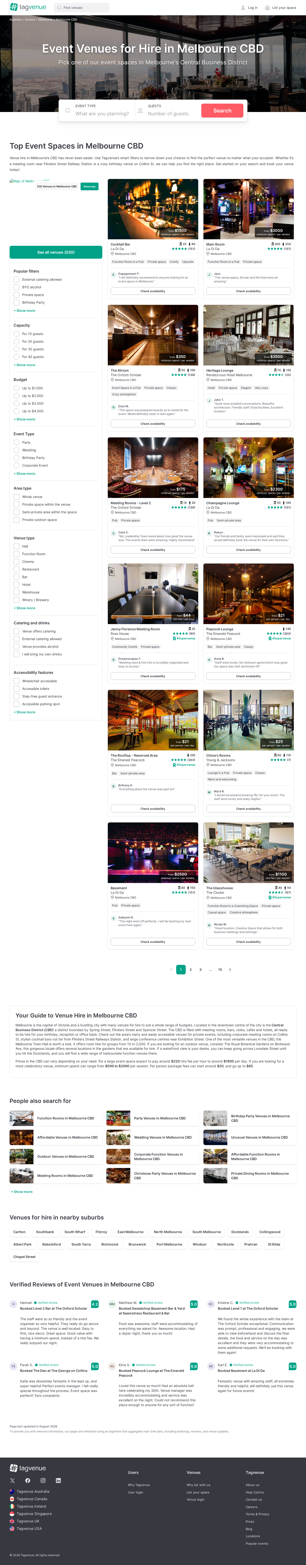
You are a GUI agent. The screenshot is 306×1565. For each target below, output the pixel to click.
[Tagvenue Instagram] (43, 1480)
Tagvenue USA (29, 1528)
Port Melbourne (169, 1244)
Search (222, 110)
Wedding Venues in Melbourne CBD (163, 1137)
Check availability (153, 291)
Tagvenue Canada (32, 1499)
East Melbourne (130, 1232)
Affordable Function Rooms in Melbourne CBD (255, 1156)
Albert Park (22, 1244)
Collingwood (269, 1232)
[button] (81, 7)
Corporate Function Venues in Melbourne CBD (158, 1156)
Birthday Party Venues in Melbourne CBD (260, 1118)
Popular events (257, 1543)
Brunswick (137, 1244)
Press (250, 1521)
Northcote (225, 1244)
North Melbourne (168, 1232)
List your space (198, 1492)
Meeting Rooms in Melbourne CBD (65, 1176)
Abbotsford (51, 1244)
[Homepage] (28, 7)
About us (252, 1485)
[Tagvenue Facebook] (27, 1480)
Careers (251, 1507)
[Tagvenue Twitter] (12, 1480)
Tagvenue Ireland (31, 1506)
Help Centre (255, 1492)
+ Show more (24, 310)
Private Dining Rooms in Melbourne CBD (260, 1175)
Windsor (200, 1244)
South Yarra (81, 1244)
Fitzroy (101, 1232)
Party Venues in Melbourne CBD (160, 1118)
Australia (16, 19)
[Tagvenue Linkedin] (58, 1480)
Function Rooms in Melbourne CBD (65, 1118)
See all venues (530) (56, 252)
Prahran (250, 1244)
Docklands (240, 1232)
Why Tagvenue (139, 1485)
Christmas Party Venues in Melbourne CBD (165, 1175)
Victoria (30, 19)
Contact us (254, 1499)
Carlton (19, 1232)
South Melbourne (206, 1232)
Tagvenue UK (28, 1521)
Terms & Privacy (257, 1514)
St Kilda (274, 1244)
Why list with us (198, 1485)
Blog (249, 1529)
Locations (253, 1536)
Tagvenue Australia (33, 1491)
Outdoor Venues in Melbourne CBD (65, 1156)
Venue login (195, 1499)
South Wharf (75, 1232)
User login (135, 1492)
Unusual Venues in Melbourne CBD (259, 1137)
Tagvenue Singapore (34, 1513)
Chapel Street (24, 1257)
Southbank (45, 1232)
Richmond (109, 1244)
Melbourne (45, 19)
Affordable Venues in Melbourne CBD (67, 1137)
